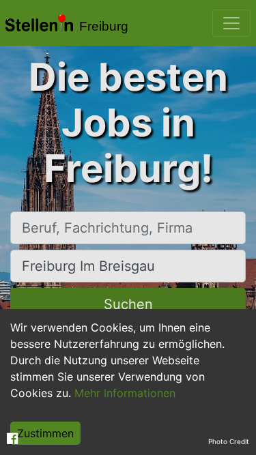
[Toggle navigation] (231, 23)
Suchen (128, 304)
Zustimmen (45, 433)
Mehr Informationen (124, 393)
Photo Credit (228, 441)
